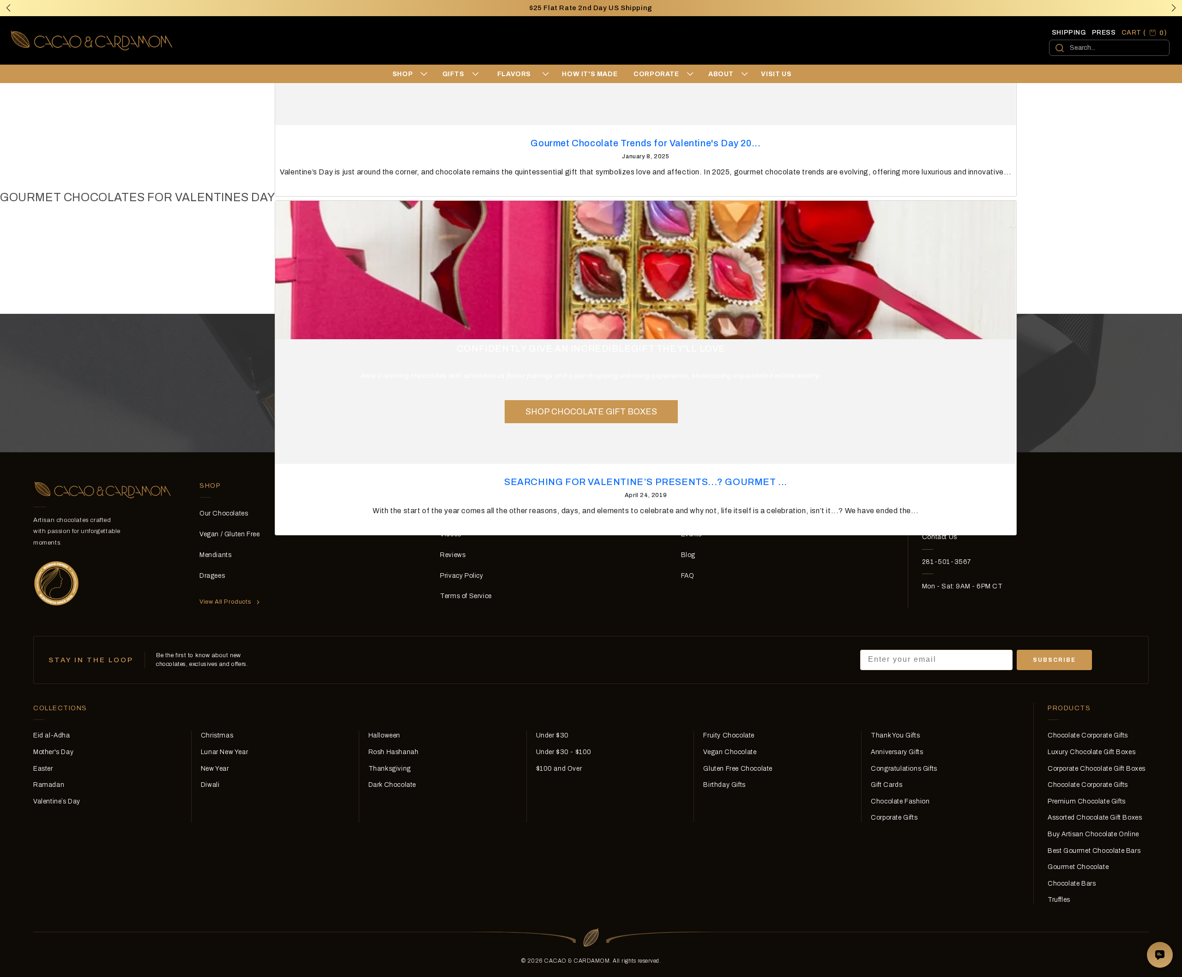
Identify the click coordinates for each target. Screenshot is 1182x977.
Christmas (217, 735)
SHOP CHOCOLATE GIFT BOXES (591, 411)
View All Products (225, 602)
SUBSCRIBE (1054, 660)
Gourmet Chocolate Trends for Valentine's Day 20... (645, 143)
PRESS (1104, 32)
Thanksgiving (389, 768)
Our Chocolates (223, 513)
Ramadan (48, 784)
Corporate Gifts (894, 817)
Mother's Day (53, 752)
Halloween (384, 735)
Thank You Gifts (895, 735)
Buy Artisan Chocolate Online (1093, 834)
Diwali (210, 784)
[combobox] (1109, 48)
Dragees (212, 575)
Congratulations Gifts (904, 768)
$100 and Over (559, 768)
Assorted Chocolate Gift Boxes (1095, 817)
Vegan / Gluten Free (229, 534)
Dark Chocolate (392, 784)
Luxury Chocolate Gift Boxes (1091, 752)
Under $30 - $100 (564, 752)
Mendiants (215, 554)
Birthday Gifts (724, 784)
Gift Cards (886, 784)
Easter (43, 768)
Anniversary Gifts (897, 752)
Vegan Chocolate (729, 752)
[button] (1173, 7)
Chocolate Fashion (900, 801)
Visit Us (776, 74)
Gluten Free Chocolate (737, 768)
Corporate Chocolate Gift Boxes (1097, 768)
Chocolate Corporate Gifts (1088, 735)
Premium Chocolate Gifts (1087, 801)
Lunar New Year (224, 752)
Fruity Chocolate (728, 735)
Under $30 (552, 735)
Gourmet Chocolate (1078, 866)
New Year (215, 768)
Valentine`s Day (56, 801)
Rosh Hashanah (393, 752)
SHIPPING (1069, 32)
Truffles (1059, 899)
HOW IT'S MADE (589, 74)
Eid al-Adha (51, 735)
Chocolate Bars (1072, 883)
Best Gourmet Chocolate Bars (1094, 850)
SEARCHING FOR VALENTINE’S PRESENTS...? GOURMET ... (645, 482)
